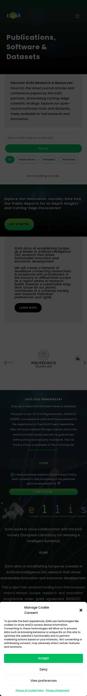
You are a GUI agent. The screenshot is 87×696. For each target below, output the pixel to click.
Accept (43, 658)
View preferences (43, 680)
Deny (44, 669)
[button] (81, 610)
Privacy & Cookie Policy (30, 690)
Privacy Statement (57, 690)
